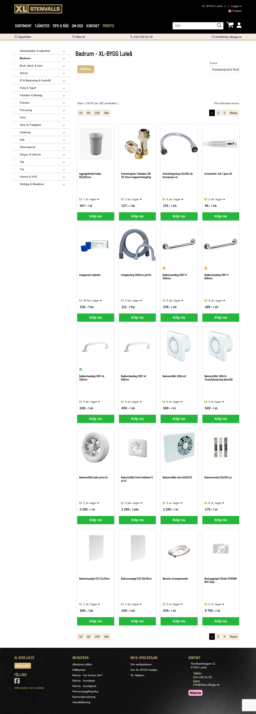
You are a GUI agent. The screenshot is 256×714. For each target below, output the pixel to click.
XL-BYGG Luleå (212, 6)
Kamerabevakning (83, 696)
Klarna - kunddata (83, 680)
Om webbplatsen (141, 664)
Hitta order (22, 665)
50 (88, 112)
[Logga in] (239, 25)
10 (80, 112)
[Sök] (219, 25)
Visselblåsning (81, 702)
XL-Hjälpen (137, 675)
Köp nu (95, 216)
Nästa (233, 112)
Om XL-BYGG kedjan (143, 669)
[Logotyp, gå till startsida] (38, 8)
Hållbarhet (78, 669)
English (237, 10)
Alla (106, 112)
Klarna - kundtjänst (84, 686)
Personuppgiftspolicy (85, 691)
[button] (22, 36)
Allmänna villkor (82, 664)
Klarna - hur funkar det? (87, 675)
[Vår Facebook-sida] (17, 682)
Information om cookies (29, 687)
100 (97, 112)
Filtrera (85, 69)
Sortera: (214, 63)
